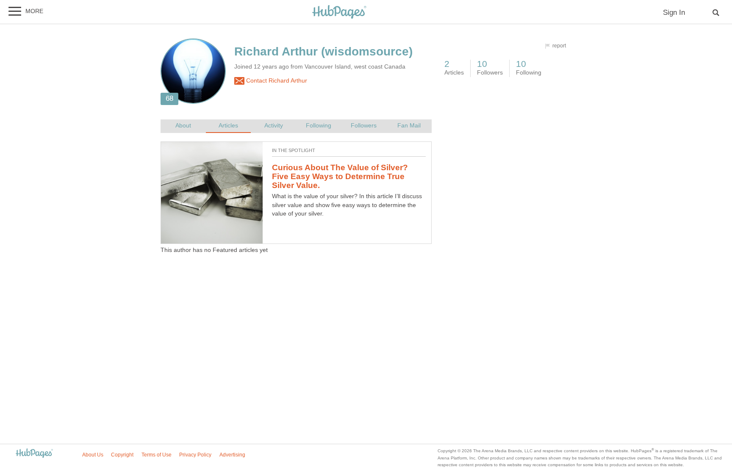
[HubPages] (339, 12)
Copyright (122, 455)
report (559, 46)
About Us (92, 455)
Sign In (674, 12)
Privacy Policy (195, 455)
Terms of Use (156, 455)
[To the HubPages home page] (34, 453)
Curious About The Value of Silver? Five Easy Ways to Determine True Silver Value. (340, 176)
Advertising (232, 455)
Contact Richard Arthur (275, 80)
